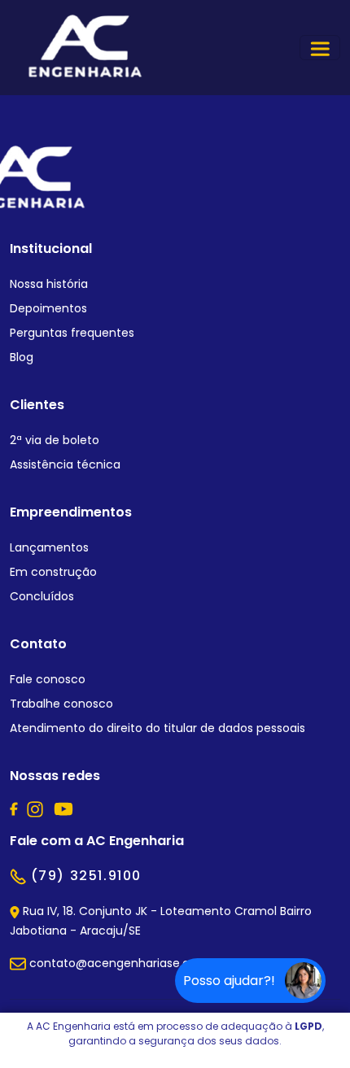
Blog (21, 357)
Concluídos (42, 596)
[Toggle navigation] (320, 47)
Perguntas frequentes (72, 333)
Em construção (53, 572)
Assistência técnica (65, 464)
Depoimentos (48, 308)
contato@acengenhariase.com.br (124, 963)
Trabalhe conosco (61, 703)
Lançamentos (49, 547)
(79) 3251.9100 (84, 875)
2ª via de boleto (54, 440)
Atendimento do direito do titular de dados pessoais (157, 728)
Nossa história (49, 284)
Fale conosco (47, 679)
